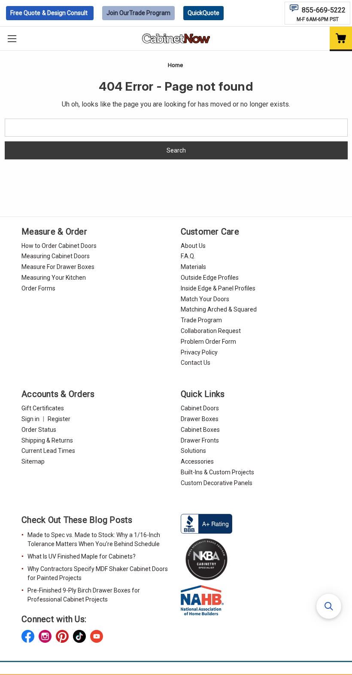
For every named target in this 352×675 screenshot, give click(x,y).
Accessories (197, 461)
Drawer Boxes (199, 418)
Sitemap (33, 461)
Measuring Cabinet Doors (55, 256)
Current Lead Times (48, 450)
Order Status (38, 429)
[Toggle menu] (12, 38)
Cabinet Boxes (200, 429)
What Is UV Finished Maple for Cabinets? (81, 556)
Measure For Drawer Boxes (57, 266)
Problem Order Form (208, 341)
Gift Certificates (42, 408)
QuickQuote (203, 12)
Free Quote (49, 12)
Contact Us (195, 362)
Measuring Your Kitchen (53, 277)
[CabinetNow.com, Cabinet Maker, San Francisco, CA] (206, 522)
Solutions (193, 450)
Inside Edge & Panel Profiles (218, 288)
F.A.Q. (188, 256)
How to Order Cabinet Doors (59, 245)
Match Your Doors (205, 299)
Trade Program (138, 12)
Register (59, 418)
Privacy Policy (199, 352)
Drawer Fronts (200, 440)
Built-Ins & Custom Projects (217, 472)
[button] (328, 606)
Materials (193, 266)
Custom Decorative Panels (216, 483)
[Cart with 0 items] (341, 39)
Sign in (30, 418)
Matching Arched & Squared (219, 309)
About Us (193, 245)
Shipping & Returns (47, 440)
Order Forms (38, 288)
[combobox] (176, 128)
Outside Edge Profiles (210, 277)
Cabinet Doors (200, 408)
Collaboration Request (211, 330)
